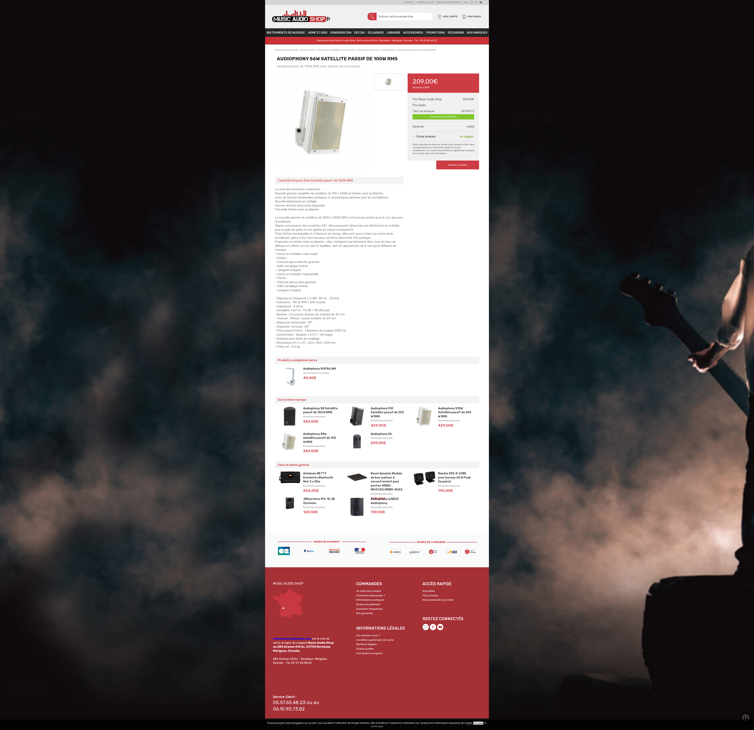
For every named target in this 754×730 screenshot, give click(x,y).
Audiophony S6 (381, 434)
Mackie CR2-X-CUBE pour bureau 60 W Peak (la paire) (454, 477)
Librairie (393, 32)
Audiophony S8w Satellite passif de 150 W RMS (319, 438)
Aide (465, 2)
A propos (409, 2)
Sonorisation (340, 32)
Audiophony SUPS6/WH (319, 368)
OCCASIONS (456, 32)
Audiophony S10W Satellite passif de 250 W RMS (454, 412)
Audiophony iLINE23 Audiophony (385, 501)
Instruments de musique (286, 32)
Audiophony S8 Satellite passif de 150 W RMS (320, 410)
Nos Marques (477, 32)
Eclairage (376, 32)
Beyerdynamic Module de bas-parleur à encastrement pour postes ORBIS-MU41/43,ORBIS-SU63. (387, 481)
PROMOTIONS (435, 32)
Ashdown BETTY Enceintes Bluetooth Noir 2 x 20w (318, 477)
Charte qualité (425, 2)
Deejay (359, 32)
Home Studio (317, 32)
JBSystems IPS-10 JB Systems (319, 501)
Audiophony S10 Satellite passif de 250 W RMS (387, 412)
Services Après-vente (448, 2)
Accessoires (413, 32)
